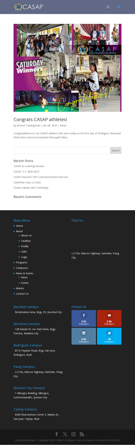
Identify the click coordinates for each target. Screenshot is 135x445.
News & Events (24, 273)
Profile (24, 246)
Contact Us (22, 293)
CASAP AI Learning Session (29, 166)
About (19, 231)
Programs (21, 262)
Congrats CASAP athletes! (40, 119)
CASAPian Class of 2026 (27, 182)
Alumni (20, 288)
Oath (24, 251)
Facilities (26, 241)
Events (25, 282)
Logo (24, 257)
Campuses (22, 268)
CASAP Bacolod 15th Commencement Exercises (41, 177)
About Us (26, 235)
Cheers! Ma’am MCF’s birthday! (31, 187)
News (63, 125)
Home (19, 225)
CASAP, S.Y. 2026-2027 (26, 171)
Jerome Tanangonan (28, 125)
